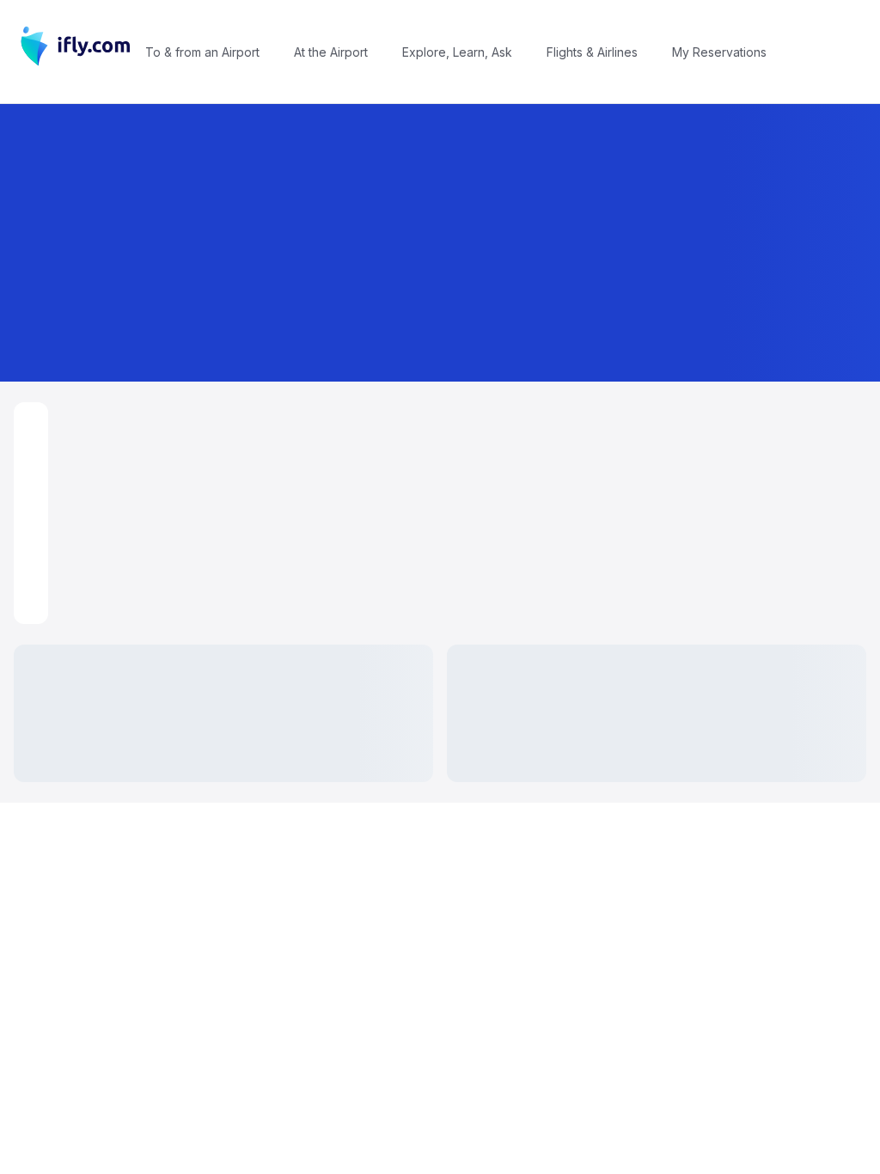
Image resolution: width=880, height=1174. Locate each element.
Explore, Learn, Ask (457, 52)
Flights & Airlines (592, 52)
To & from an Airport (202, 52)
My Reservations (719, 52)
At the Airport (331, 52)
